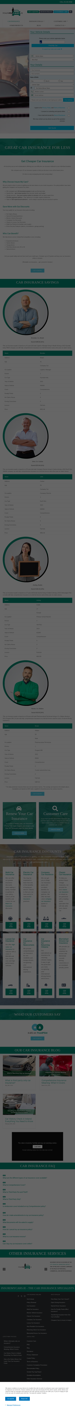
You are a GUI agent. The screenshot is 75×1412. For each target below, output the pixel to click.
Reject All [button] (24, 1399)
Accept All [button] (10, 1399)
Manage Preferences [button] (13, 1405)
